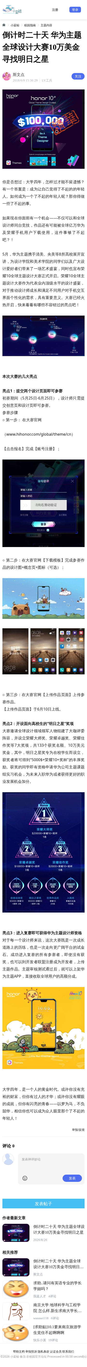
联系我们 (68, 1351)
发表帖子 (43, 1203)
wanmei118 (41, 1318)
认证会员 (56, 1351)
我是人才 (39, 1296)
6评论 (55, 1318)
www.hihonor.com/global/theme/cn (38, 434)
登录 (75, 9)
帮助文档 (19, 1351)
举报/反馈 (78, 1130)
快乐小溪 (39, 1340)
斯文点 (38, 1274)
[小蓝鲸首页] (4, 24)
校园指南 (30, 25)
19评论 (53, 1340)
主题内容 (46, 25)
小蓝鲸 (15, 25)
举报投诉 (31, 1351)
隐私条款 (43, 1351)
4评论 (52, 1296)
